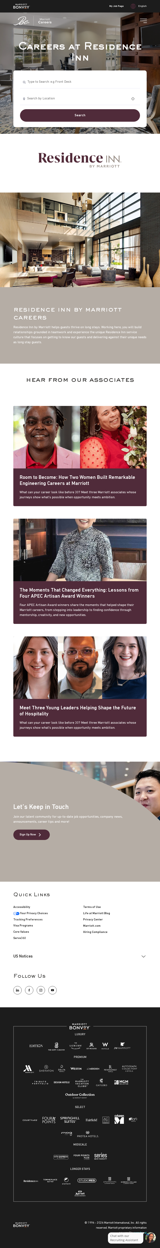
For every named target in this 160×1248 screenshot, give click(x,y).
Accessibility (21, 907)
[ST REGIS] (92, 1047)
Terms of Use (92, 907)
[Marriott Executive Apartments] (80, 1194)
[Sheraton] (46, 1069)
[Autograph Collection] (129, 1069)
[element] (66, 1182)
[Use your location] (134, 98)
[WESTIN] (75, 1068)
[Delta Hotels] (61, 1069)
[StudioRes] (86, 1182)
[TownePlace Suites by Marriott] (50, 1180)
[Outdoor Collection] (80, 1097)
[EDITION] (36, 1045)
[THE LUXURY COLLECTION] (76, 1047)
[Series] (100, 1158)
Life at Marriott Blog (96, 913)
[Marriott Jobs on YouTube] (52, 990)
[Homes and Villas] (128, 1182)
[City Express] (61, 1159)
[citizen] (119, 1123)
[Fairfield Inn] (92, 1120)
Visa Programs (23, 925)
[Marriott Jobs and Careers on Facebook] (29, 990)
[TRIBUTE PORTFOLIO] (40, 1082)
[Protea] (88, 1135)
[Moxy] (66, 1134)
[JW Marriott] (122, 1047)
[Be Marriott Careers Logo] (34, 21)
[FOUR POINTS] (48, 1121)
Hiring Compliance (95, 932)
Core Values (21, 932)
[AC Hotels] (106, 1121)
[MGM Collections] (121, 1083)
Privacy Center (93, 919)
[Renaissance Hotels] (110, 1069)
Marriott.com (92, 926)
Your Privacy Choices (33, 913)
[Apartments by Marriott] (109, 1182)
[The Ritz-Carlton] (56, 1047)
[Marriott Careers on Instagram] (41, 990)
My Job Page (116, 6)
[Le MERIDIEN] (92, 1068)
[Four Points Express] (81, 1159)
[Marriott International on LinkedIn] (17, 990)
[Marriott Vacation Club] (82, 1084)
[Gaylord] (101, 1085)
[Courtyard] (30, 1120)
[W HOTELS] (105, 1047)
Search (80, 115)
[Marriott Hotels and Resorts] (28, 1070)
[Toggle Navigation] (143, 21)
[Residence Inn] (31, 1180)
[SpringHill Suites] (70, 1121)
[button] (80, 956)
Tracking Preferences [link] (27, 919)
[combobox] (80, 82)
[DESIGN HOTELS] (61, 1082)
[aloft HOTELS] (133, 1120)
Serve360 (19, 938)
